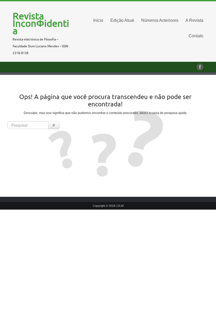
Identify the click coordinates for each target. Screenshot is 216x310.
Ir (54, 125)
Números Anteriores (159, 20)
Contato (196, 36)
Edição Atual (122, 20)
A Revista (194, 20)
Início (98, 20)
